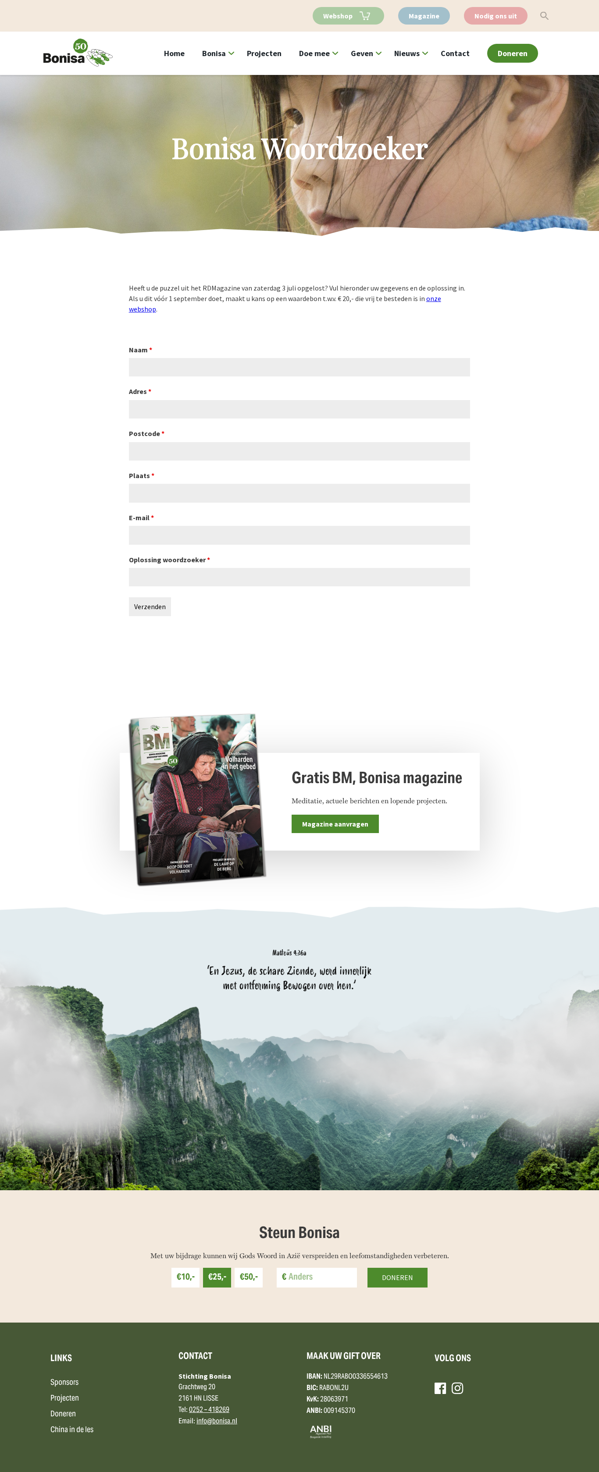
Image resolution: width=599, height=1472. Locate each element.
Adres (140, 391)
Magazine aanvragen (335, 823)
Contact (455, 53)
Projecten (264, 53)
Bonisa (214, 53)
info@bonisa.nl (216, 1421)
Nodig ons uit (495, 16)
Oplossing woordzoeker (169, 559)
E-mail (141, 517)
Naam (140, 349)
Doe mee (314, 53)
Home (174, 53)
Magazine (424, 16)
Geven (362, 53)
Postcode (146, 433)
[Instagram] (457, 1388)
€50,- (249, 1277)
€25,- (217, 1277)
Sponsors (64, 1382)
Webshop (338, 16)
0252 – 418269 (209, 1410)
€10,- (186, 1277)
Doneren (513, 53)
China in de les (71, 1430)
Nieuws (407, 53)
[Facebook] (440, 1388)
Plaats (141, 475)
